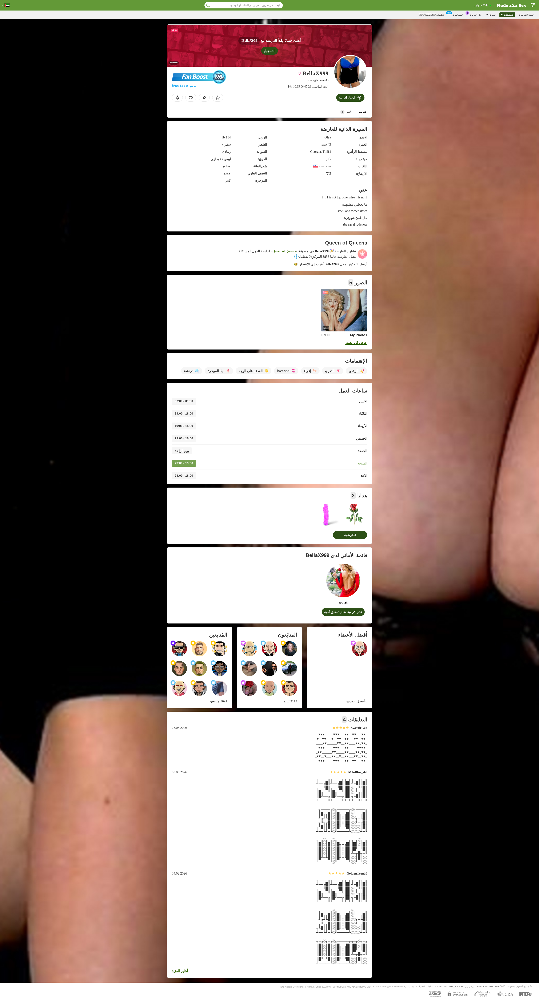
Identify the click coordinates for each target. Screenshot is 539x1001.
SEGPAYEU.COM (444, 986)
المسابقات (457, 14)
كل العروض (475, 14)
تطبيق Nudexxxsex (431, 14)
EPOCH (459, 986)
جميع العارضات (526, 14)
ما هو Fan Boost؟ (184, 85)
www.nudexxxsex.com (487, 986)
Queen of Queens (284, 251)
